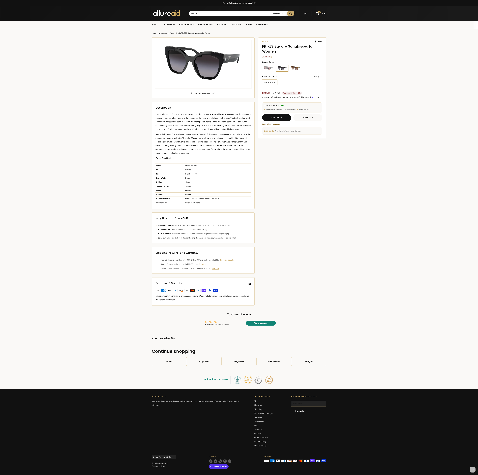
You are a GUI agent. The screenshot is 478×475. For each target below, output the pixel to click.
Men (154, 25)
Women (168, 25)
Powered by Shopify (159, 466)
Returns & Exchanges (263, 413)
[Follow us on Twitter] (215, 461)
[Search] (290, 13)
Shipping (258, 409)
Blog (256, 401)
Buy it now (308, 118)
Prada (172, 33)
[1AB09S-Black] (282, 68)
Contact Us (259, 421)
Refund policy (260, 442)
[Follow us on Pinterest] (225, 461)
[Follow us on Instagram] (220, 461)
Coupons (236, 25)
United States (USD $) (162, 457)
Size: (269, 77)
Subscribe (300, 411)
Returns (202, 264)
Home (154, 33)
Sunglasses (186, 25)
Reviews (258, 433)
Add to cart (276, 118)
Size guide (318, 77)
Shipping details (227, 260)
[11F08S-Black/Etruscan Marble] (268, 68)
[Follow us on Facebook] (210, 461)
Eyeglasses (205, 25)
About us (258, 405)
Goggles (309, 361)
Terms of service (261, 437)
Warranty (215, 268)
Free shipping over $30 (274, 109)
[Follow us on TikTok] (229, 461)
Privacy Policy (260, 445)
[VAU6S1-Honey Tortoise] (296, 68)
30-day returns (290, 109)
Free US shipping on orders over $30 (239, 3)
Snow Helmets (273, 361)
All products (163, 33)
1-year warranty (304, 109)
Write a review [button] (260, 323)
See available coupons (271, 124)
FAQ (256, 425)
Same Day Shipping (257, 25)
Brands (222, 25)
